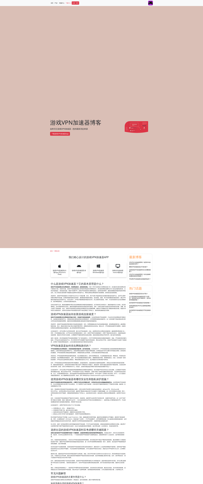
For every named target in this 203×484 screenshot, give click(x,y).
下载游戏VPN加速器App (60, 134)
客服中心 (61, 3)
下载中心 (68, 3)
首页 (52, 3)
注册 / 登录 (75, 3)
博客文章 (56, 251)
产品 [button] (56, 3)
